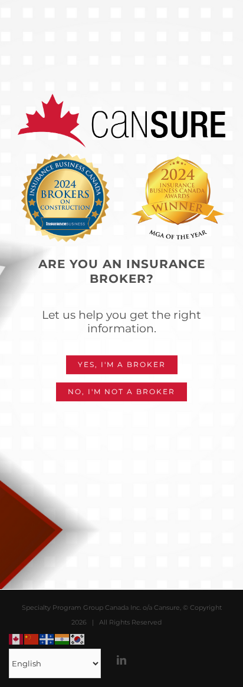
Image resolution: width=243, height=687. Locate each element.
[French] (47, 638)
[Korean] (78, 638)
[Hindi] (62, 638)
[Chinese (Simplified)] (32, 638)
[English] (16, 638)
